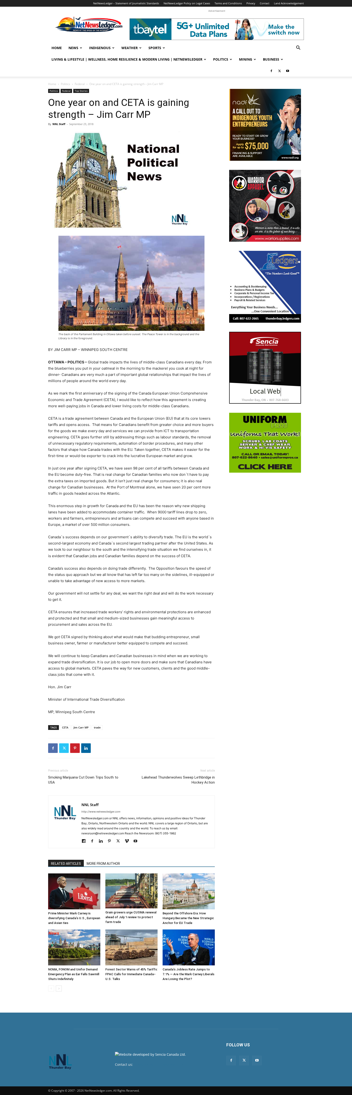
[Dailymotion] (85, 841)
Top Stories (81, 90)
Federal (80, 84)
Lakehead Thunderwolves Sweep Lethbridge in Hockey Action (178, 780)
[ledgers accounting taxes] (265, 287)
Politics (220, 59)
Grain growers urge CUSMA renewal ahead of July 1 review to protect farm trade (130, 917)
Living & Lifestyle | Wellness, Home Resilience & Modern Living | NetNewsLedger (126, 59)
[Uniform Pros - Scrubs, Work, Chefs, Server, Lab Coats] (265, 443)
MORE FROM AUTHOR (103, 864)
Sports (154, 48)
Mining (245, 59)
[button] (298, 48)
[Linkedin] (86, 748)
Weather (129, 48)
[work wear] (265, 206)
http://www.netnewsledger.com (100, 811)
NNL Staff (58, 124)
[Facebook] (271, 71)
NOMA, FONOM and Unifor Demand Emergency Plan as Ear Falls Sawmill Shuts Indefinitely (73, 974)
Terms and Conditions (228, 3)
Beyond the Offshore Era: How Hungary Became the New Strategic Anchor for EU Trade (188, 918)
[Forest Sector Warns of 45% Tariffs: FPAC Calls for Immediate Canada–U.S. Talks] (131, 947)
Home (56, 48)
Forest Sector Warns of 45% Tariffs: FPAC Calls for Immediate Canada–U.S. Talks (131, 974)
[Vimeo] (128, 841)
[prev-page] (51, 989)
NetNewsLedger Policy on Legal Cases (187, 3)
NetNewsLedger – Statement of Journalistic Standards (126, 3)
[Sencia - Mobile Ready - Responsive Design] (265, 368)
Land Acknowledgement (289, 3)
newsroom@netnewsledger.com (159, 1064)
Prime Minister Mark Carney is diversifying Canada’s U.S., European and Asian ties (74, 918)
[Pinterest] (75, 748)
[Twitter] (279, 71)
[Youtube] (287, 71)
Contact (264, 3)
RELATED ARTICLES (66, 864)
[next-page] (59, 989)
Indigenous (100, 48)
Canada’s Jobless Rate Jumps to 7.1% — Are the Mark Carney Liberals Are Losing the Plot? (188, 974)
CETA (65, 727)
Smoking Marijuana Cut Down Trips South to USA (83, 780)
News (73, 48)
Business (271, 59)
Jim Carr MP (81, 727)
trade (97, 727)
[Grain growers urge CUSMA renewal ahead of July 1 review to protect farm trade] (131, 890)
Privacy (250, 3)
